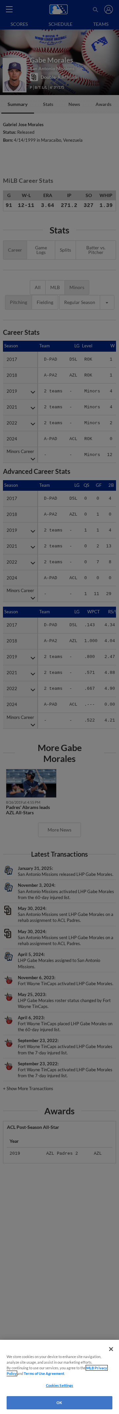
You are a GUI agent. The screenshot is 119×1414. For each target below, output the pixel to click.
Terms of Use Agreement (44, 1373)
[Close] (111, 1349)
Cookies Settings (59, 1385)
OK (59, 1402)
